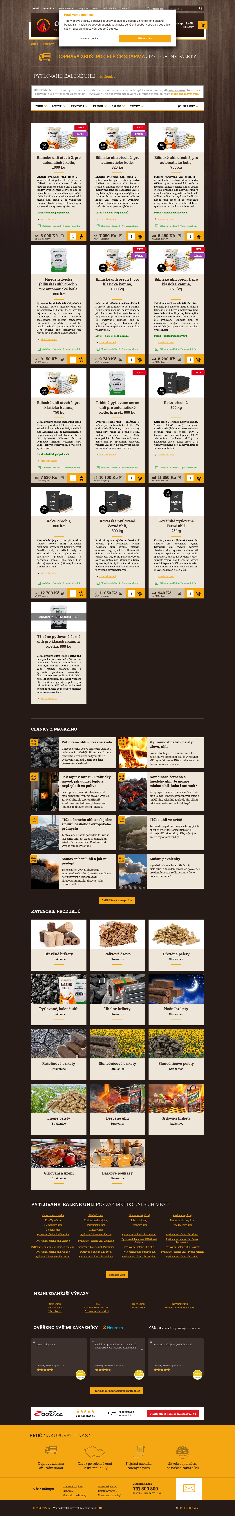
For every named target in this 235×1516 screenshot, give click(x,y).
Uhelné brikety (117, 1011)
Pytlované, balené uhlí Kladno (53, 1251)
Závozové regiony (73, 1486)
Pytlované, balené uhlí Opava (139, 1251)
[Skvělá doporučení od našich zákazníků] (182, 1447)
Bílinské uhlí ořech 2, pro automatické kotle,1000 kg (59, 162)
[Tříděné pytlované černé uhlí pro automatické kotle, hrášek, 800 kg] (117, 383)
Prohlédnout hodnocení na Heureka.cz (116, 1391)
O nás (95, 8)
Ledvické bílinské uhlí (96, 1307)
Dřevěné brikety (58, 956)
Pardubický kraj (96, 1224)
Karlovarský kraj (182, 1215)
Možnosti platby (107, 1486)
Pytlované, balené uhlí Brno (95, 1234)
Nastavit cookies (90, 38)
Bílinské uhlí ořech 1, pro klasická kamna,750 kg (58, 407)
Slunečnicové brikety (117, 1066)
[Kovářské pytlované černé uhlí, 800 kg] (117, 501)
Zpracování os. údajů (109, 1495)
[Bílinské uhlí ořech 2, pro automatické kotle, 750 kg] (176, 137)
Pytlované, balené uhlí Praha (53, 1234)
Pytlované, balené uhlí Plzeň (182, 1234)
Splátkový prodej (107, 1490)
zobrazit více (117, 1274)
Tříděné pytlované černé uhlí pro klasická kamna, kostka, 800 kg (59, 641)
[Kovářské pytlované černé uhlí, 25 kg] (176, 501)
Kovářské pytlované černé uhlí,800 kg (117, 526)
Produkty (48, 8)
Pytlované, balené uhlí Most (96, 1251)
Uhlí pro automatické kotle (180, 1307)
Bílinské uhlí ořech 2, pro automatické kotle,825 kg (117, 162)
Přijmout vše (145, 38)
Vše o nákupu (66, 8)
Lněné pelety (58, 1120)
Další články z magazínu (117, 900)
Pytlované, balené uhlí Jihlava (96, 1256)
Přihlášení (157, 8)
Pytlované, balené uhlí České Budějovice (182, 1241)
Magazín (83, 8)
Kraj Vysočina (53, 1220)
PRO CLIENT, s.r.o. (188, 1507)
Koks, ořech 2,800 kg (176, 405)
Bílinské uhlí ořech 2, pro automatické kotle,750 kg (176, 162)
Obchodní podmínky (75, 1495)
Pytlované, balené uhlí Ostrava (139, 1234)
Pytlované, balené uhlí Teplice (139, 1256)
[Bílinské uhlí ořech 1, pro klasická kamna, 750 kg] (58, 383)
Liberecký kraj (139, 1220)
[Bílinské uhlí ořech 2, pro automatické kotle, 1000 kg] (58, 137)
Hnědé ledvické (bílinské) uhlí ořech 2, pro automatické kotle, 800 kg (58, 286)
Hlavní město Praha (53, 1215)
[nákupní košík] (202, 25)
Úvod (36, 8)
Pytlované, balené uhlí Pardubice (95, 1246)
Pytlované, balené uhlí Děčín (182, 1256)
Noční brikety (176, 1011)
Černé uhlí (55, 1303)
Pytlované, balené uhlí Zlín (139, 1246)
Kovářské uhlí (180, 1303)
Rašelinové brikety (58, 1066)
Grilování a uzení (59, 1175)
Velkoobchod (109, 8)
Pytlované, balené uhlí (58, 1011)
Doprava (68, 1490)
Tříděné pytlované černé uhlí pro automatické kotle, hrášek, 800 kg (117, 407)
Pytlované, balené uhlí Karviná (52, 1256)
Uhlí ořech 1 (55, 1311)
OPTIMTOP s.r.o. (42, 1507)
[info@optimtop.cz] (189, 1489)
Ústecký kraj (53, 1229)
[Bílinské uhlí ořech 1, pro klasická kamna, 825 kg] (176, 259)
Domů (34, 43)
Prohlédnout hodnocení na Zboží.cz (173, 1413)
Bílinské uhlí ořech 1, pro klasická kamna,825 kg (176, 284)
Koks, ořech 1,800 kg (59, 523)
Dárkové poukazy (117, 1175)
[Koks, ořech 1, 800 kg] (58, 501)
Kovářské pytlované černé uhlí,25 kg (176, 526)
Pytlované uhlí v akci (97, 1311)
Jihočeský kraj (96, 1215)
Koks (97, 1303)
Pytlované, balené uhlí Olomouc (96, 1240)
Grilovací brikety (176, 1120)
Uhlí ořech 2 (55, 1307)
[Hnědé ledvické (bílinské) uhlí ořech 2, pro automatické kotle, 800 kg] (58, 259)
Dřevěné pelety (176, 956)
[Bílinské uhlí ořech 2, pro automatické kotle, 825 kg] (117, 137)
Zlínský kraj (96, 1229)
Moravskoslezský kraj (182, 1220)
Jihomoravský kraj (139, 1215)
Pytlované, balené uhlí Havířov (182, 1246)
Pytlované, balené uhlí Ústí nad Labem (139, 1241)
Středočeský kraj (182, 1224)
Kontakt (126, 8)
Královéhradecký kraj (96, 1220)
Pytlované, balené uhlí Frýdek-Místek (182, 1251)
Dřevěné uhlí (117, 1120)
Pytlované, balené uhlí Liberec (53, 1240)
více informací (49, 218)
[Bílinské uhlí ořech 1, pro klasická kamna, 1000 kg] (117, 259)
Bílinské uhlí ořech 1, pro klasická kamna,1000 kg (117, 284)
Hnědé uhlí (138, 1303)
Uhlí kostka (138, 1307)
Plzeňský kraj (139, 1224)
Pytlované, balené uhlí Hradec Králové (52, 1246)
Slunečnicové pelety (176, 1066)
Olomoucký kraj (53, 1224)
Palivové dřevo (117, 956)
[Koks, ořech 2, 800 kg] (176, 383)
